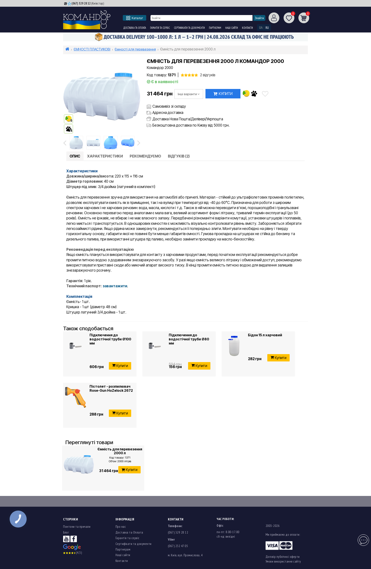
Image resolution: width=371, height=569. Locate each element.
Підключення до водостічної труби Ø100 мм (110, 339)
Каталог (137, 18)
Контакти (247, 28)
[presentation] (64, 142)
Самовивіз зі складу (169, 106)
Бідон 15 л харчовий (265, 335)
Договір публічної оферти (283, 557)
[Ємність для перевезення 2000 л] (79, 465)
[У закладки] (265, 93)
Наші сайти (231, 28)
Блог (66, 532)
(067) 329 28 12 (81, 3)
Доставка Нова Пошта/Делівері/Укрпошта (187, 119)
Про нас (121, 527)
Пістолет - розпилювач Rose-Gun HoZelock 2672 (111, 388)
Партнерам (215, 28)
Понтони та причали (76, 527)
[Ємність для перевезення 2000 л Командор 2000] (76, 143)
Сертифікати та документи (189, 28)
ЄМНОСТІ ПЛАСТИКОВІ (92, 49)
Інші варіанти (187, 94)
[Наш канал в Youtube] (66, 539)
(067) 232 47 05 (178, 546)
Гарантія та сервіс (160, 28)
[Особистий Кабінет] (272, 17)
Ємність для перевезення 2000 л (119, 451)
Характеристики (105, 156)
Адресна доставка (167, 112)
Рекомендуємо (145, 156)
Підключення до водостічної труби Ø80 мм (189, 339)
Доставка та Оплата (134, 28)
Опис (75, 156)
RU (267, 28)
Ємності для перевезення (135, 49)
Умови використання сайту (283, 561)
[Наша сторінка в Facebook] (73, 539)
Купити (226, 94)
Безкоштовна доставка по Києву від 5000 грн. (191, 125)
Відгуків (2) (179, 156)
